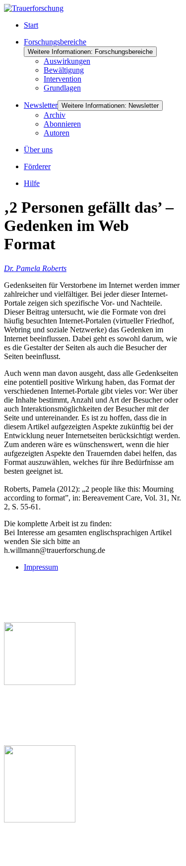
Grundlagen (62, 88)
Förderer (37, 166)
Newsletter (41, 105)
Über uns (38, 149)
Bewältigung (64, 70)
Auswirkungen (67, 61)
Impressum (41, 567)
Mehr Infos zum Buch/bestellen (56, 699)
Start (31, 25)
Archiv (54, 115)
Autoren (56, 133)
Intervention (62, 79)
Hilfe (32, 183)
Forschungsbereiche (55, 42)
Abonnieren (62, 124)
